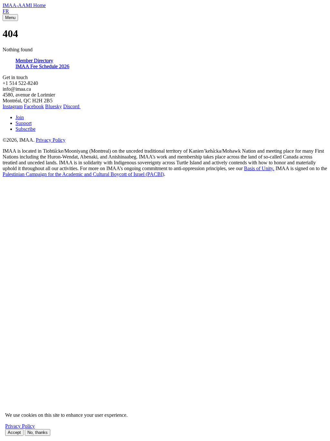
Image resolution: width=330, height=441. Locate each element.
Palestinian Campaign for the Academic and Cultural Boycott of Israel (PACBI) (83, 174)
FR (6, 11)
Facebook (34, 106)
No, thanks (37, 432)
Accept (14, 432)
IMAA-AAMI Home (24, 5)
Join (19, 117)
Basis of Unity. (259, 168)
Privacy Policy (50, 140)
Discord (72, 106)
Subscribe (25, 129)
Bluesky (53, 106)
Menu (10, 17)
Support (23, 123)
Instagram (13, 106)
